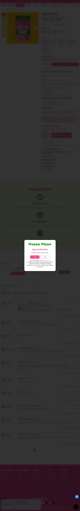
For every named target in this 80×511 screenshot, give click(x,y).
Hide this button (76, 500)
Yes (35, 257)
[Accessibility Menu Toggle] (77, 497)
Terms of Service (47, 260)
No (45, 257)
